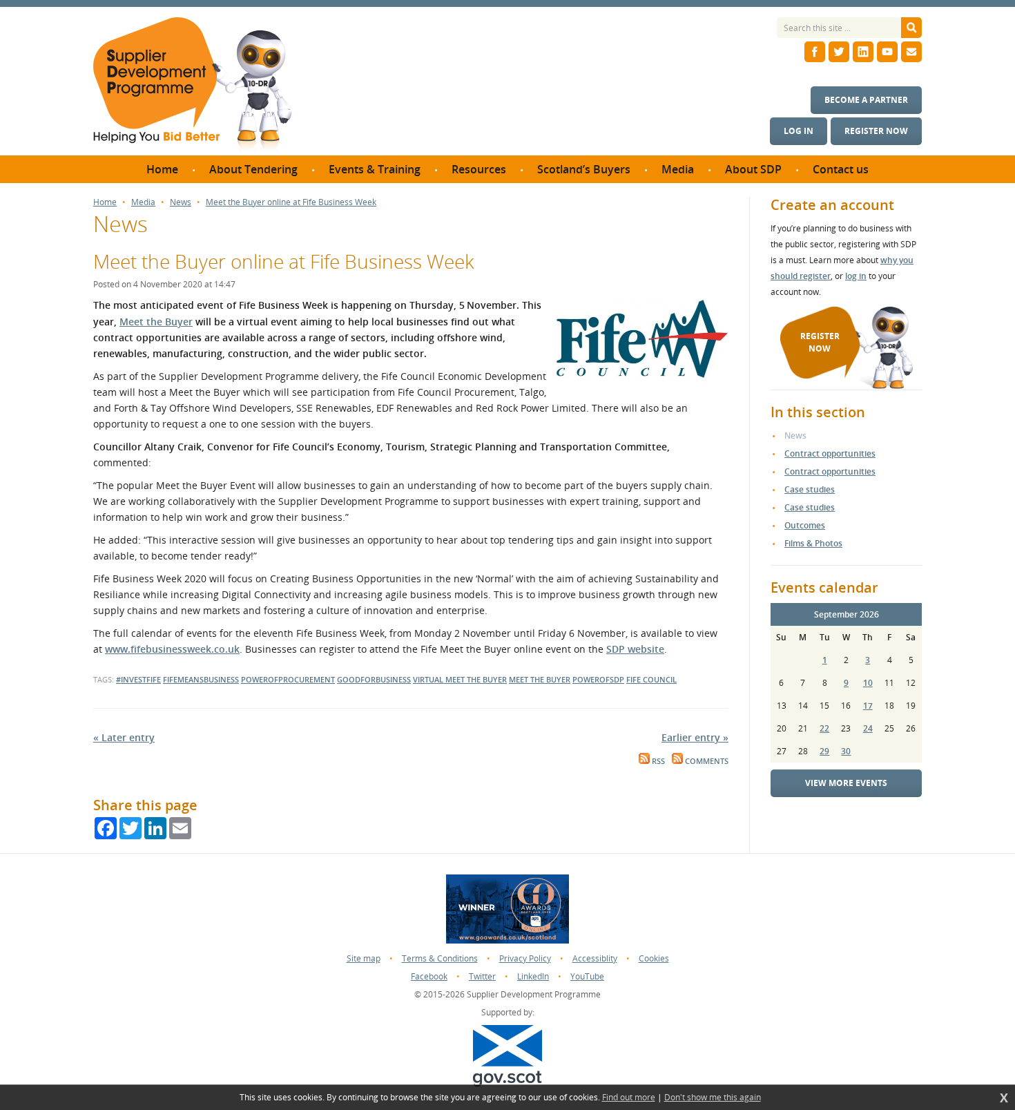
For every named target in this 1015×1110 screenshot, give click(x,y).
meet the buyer (539, 679)
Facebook (429, 976)
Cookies (654, 958)
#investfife (138, 679)
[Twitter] (839, 51)
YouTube (587, 976)
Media (143, 202)
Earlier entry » (694, 737)
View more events (846, 783)
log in (856, 276)
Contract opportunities (830, 453)
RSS (657, 761)
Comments (705, 761)
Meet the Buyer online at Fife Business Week (291, 202)
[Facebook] (814, 51)
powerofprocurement (288, 679)
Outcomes (804, 525)
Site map (363, 958)
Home (105, 202)
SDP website (635, 649)
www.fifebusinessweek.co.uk (172, 649)
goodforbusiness (374, 679)
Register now (876, 131)
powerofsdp (598, 679)
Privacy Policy (525, 958)
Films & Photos (813, 543)
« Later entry (124, 737)
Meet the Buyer (156, 321)
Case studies (809, 489)
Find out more (628, 1097)
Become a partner (866, 100)
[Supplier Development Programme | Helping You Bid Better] (192, 86)
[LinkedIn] (863, 51)
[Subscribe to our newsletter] (911, 51)
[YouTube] (887, 51)
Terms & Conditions (440, 958)
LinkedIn (533, 976)
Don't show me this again (712, 1097)
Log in (798, 131)
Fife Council (651, 679)
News (180, 202)
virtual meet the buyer (460, 679)
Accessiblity (594, 958)
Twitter (482, 976)
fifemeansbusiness (201, 679)
